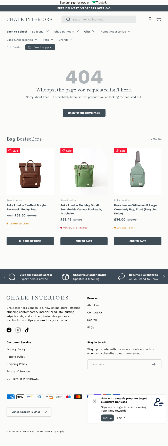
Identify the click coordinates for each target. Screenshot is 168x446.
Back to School (17, 31)
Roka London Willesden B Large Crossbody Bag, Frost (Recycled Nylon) (135, 209)
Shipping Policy (17, 364)
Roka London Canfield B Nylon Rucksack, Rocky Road (27, 207)
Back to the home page (84, 113)
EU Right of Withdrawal (23, 378)
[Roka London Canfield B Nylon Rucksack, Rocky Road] (30, 171)
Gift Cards (13, 47)
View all (156, 138)
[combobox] (98, 19)
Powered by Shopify (54, 431)
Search (92, 319)
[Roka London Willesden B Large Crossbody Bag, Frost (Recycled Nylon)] (137, 171)
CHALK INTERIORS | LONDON (28, 431)
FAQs (90, 327)
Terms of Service (18, 371)
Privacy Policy (16, 349)
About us (93, 305)
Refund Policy (16, 356)
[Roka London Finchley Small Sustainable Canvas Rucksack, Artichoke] (84, 171)
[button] (158, 19)
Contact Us (95, 312)
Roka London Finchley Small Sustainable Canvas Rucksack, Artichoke (81, 209)
